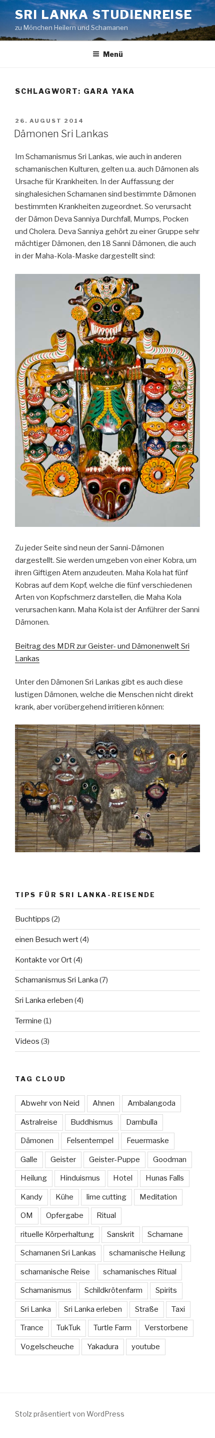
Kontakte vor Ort (43, 960)
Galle (29, 1159)
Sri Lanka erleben (44, 1000)
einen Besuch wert (46, 939)
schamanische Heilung (147, 1252)
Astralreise (39, 1122)
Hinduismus (80, 1178)
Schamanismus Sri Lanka (56, 979)
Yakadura (102, 1346)
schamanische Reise (55, 1271)
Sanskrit (120, 1234)
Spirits (166, 1290)
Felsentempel (90, 1140)
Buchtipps (32, 919)
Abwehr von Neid (50, 1103)
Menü (113, 54)
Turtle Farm (113, 1327)
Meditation (158, 1197)
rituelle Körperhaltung (57, 1234)
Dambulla (142, 1122)
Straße (146, 1309)
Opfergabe (65, 1215)
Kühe (65, 1197)
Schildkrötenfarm (113, 1290)
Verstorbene (166, 1327)
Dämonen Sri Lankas (61, 134)
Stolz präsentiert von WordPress (69, 1414)
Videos (27, 1041)
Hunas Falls (165, 1178)
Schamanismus (46, 1290)
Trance (32, 1327)
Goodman (169, 1159)
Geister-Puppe (114, 1159)
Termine (28, 1020)
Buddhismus (91, 1122)
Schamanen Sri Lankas (58, 1252)
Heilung (33, 1178)
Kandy (31, 1197)
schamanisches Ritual (139, 1271)
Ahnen (103, 1103)
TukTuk (68, 1327)
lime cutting (106, 1197)
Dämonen (37, 1140)
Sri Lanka (35, 1309)
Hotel (122, 1178)
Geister (63, 1159)
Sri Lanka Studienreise (103, 14)
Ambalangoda (152, 1103)
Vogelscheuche (47, 1346)
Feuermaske (147, 1140)
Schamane (165, 1234)
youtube (146, 1346)
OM (26, 1215)
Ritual (106, 1215)
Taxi (178, 1309)
